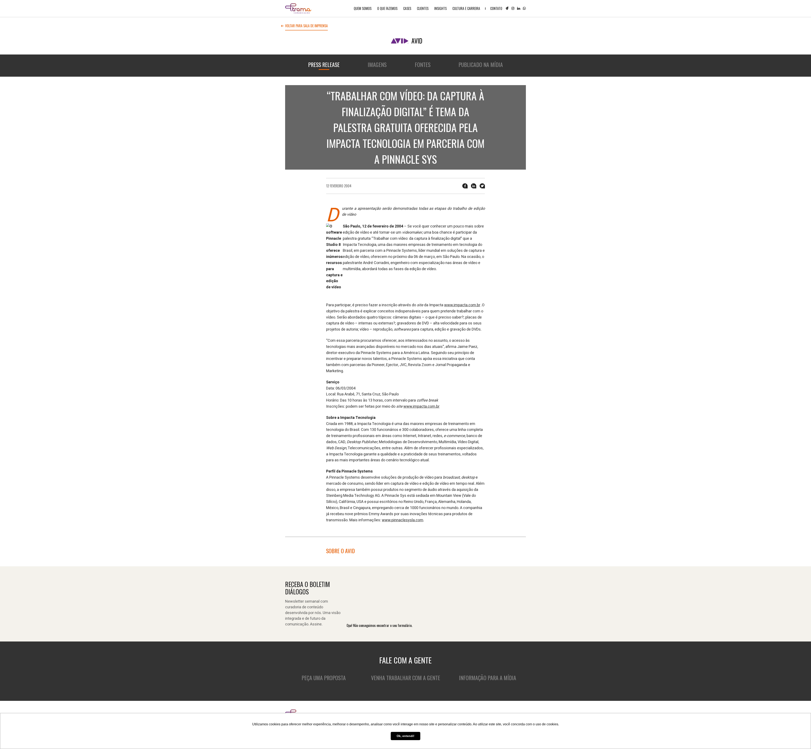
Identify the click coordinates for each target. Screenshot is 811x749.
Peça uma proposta (324, 678)
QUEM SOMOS (362, 8)
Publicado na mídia (481, 64)
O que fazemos (387, 8)
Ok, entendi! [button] (405, 736)
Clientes (423, 8)
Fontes (422, 64)
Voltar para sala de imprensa (306, 26)
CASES (407, 8)
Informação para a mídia (487, 678)
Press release (324, 64)
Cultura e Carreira (466, 8)
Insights (440, 8)
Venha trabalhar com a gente (405, 678)
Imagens (377, 64)
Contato (496, 8)
